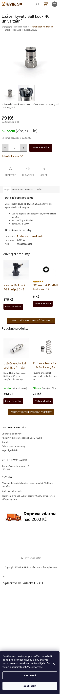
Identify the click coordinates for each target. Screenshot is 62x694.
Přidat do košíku (41, 147)
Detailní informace (11, 156)
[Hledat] (37, 4)
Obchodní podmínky (11, 433)
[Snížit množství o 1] (5, 147)
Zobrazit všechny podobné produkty (31, 412)
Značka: (12, 30)
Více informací (35, 667)
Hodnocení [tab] (17, 189)
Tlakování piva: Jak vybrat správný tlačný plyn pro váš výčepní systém (28, 498)
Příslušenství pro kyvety (30, 236)
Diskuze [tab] (29, 189)
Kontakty (6, 442)
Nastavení (30, 675)
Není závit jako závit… (12, 491)
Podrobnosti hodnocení (41, 26)
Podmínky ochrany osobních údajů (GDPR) (22, 438)
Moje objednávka (10, 450)
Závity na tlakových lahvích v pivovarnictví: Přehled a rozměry (27, 485)
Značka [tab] (38, 189)
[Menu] (54, 4)
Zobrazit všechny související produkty (31, 320)
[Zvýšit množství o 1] (23, 147)
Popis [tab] (7, 189)
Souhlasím (29, 686)
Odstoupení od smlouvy (13, 446)
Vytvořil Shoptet (33, 558)
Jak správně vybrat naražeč (15, 466)
